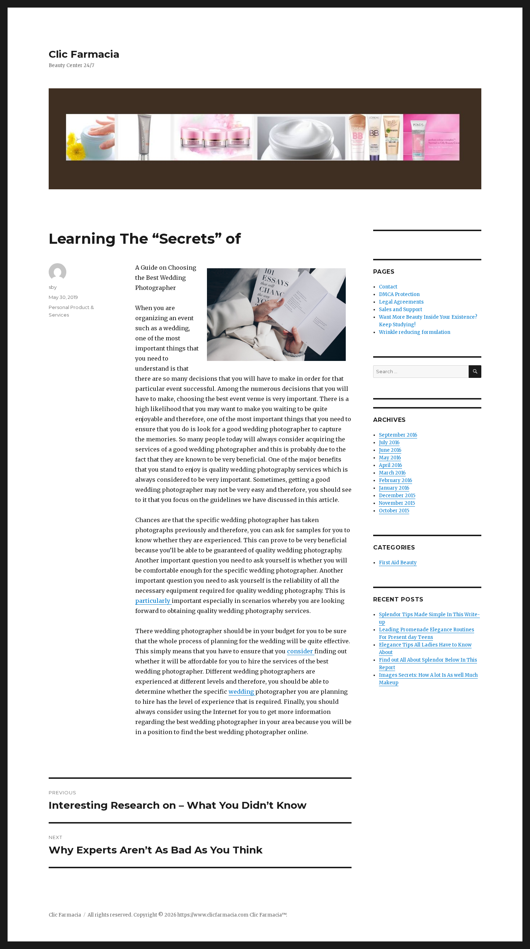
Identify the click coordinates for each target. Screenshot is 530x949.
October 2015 (394, 511)
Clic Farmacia (84, 54)
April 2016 (390, 465)
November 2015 (397, 503)
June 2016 (390, 450)
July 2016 (389, 443)
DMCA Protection (399, 294)
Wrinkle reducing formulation (414, 332)
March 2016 (392, 473)
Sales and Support (400, 309)
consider (300, 651)
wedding (242, 691)
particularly (153, 600)
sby (53, 287)
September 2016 (398, 435)
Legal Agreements (401, 302)
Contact (388, 287)
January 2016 (394, 488)
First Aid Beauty (398, 563)
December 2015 (397, 496)
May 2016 (390, 458)
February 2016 (395, 480)
